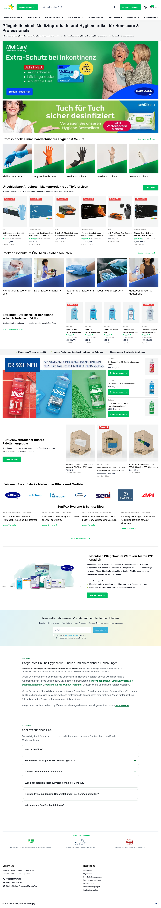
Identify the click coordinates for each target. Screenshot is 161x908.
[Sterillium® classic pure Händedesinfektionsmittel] (112, 312)
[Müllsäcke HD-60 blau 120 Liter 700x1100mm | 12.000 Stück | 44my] (143, 443)
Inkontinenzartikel (53, 17)
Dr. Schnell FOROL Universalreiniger (122, 384)
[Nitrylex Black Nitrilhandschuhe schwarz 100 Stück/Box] (146, 211)
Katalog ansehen (26, 7)
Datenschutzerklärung (72, 635)
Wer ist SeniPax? (34, 749)
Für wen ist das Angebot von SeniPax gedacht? (50, 760)
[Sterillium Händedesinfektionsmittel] (93, 312)
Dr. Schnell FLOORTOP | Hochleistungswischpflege (118, 404)
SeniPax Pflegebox (130, 7)
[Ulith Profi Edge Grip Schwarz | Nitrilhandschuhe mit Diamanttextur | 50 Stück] (120, 211)
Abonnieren (100, 630)
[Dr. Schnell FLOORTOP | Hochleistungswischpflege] (151, 407)
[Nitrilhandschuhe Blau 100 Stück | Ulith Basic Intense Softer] (15, 211)
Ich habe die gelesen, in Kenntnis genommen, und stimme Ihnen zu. (72, 636)
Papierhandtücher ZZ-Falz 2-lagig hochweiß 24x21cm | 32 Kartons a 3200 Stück (79, 465)
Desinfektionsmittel (32, 684)
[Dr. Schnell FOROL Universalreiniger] (151, 387)
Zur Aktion (150, 188)
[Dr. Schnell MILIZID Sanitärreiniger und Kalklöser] (151, 366)
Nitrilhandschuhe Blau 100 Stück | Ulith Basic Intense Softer (13, 234)
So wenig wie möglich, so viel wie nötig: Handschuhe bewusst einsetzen (139, 522)
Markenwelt (132, 17)
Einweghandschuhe (11, 17)
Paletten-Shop (12, 459)
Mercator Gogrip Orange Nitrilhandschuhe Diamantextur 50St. (93, 234)
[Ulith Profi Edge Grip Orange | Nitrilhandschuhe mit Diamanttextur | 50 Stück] (67, 211)
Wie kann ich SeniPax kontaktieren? (44, 805)
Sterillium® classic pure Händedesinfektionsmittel (112, 331)
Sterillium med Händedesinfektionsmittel (131, 331)
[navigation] (159, 211)
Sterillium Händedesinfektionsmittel (93, 331)
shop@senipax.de (14, 882)
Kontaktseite (122, 705)
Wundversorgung (95, 17)
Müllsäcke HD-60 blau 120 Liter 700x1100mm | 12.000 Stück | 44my (143, 465)
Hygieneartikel (74, 17)
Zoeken (113, 7)
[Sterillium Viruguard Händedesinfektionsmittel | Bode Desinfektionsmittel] (150, 312)
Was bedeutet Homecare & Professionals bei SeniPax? (54, 783)
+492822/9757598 (13, 879)
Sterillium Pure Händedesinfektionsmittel (74, 331)
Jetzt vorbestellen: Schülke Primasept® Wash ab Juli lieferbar (21, 520)
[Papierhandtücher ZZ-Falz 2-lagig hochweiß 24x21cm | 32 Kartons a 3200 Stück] (80, 443)
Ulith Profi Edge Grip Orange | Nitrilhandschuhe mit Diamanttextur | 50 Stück (67, 234)
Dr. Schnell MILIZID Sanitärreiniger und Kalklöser (123, 363)
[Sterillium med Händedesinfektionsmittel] (131, 312)
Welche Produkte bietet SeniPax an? (45, 771)
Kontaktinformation (90, 890)
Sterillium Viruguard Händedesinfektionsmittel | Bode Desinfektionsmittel (150, 331)
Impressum (87, 870)
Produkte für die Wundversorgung (63, 684)
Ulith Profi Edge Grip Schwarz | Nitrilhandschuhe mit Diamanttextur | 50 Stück (120, 234)
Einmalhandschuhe (122, 681)
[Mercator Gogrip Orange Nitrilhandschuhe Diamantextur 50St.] (93, 211)
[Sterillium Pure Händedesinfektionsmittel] (74, 312)
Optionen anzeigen (118, 373)
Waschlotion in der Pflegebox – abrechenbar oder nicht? (60, 520)
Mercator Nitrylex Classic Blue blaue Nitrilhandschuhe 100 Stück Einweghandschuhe (41, 234)
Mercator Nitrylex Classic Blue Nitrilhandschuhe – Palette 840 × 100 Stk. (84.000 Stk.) (111, 469)
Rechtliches (89, 866)
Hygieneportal (150, 17)
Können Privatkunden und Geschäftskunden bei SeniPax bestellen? (62, 794)
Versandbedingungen (91, 887)
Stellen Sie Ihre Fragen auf (21, 886)
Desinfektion (32, 17)
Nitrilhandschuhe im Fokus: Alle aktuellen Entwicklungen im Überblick (100, 520)
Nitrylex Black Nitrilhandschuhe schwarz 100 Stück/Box (144, 234)
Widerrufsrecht (89, 883)
